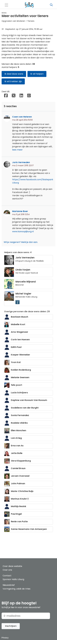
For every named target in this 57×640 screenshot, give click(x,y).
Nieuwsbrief (9, 585)
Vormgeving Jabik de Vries (16, 588)
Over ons (7, 569)
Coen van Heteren (22, 117)
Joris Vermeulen (21, 162)
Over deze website (12, 566)
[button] (11, 626)
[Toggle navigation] (6, 5)
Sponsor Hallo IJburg (13, 579)
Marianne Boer (20, 211)
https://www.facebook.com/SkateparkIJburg (32, 181)
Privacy (5, 637)
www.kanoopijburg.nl (23, 231)
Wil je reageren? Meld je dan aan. (21, 242)
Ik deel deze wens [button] (14, 73)
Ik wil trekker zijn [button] (13, 81)
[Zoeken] (51, 4)
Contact (7, 575)
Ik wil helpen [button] (36, 73)
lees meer (17, 149)
